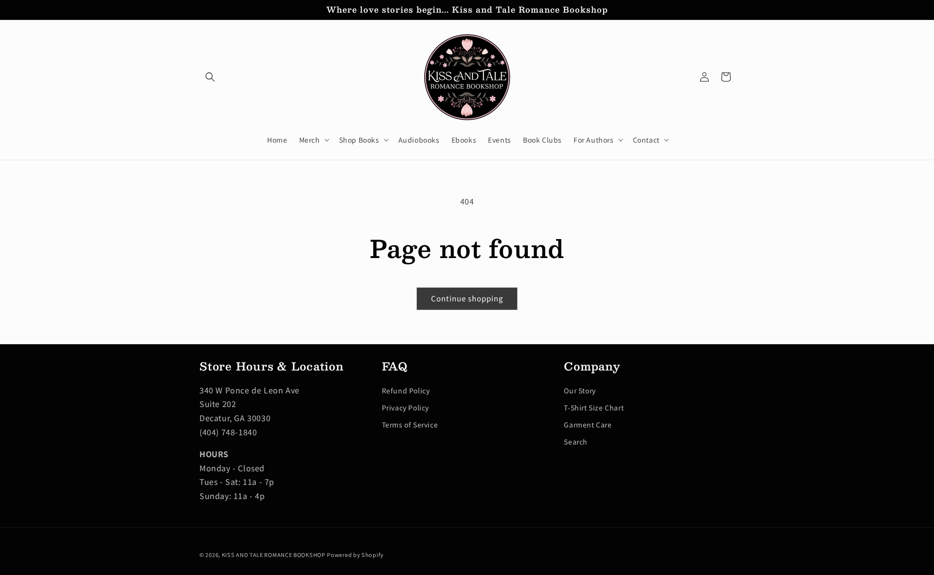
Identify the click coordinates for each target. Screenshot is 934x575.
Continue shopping (467, 298)
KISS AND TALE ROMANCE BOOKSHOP (273, 554)
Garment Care (587, 424)
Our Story (579, 390)
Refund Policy (406, 390)
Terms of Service (410, 424)
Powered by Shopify (355, 554)
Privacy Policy (405, 407)
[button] (210, 77)
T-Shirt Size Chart (594, 407)
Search (576, 441)
